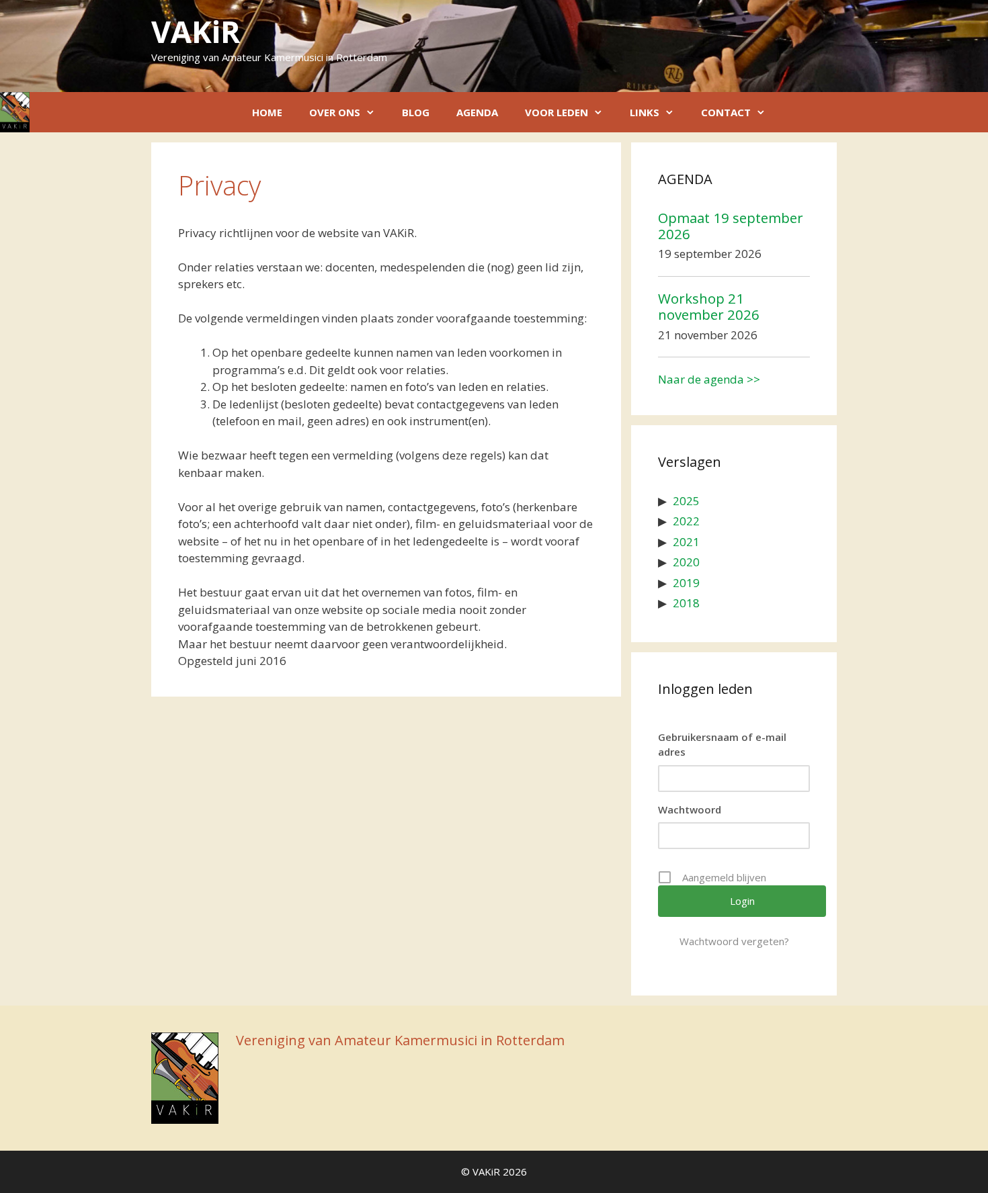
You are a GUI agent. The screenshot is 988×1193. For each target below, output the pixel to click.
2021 (686, 541)
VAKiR (195, 31)
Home (267, 112)
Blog (415, 112)
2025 (686, 501)
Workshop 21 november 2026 (708, 306)
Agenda (477, 112)
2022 (686, 521)
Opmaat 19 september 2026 (730, 225)
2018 (686, 603)
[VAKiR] (15, 112)
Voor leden (556, 112)
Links (644, 112)
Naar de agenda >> (709, 379)
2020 (686, 562)
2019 (686, 582)
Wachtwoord (689, 809)
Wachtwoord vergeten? (734, 941)
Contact (726, 112)
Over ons (334, 112)
